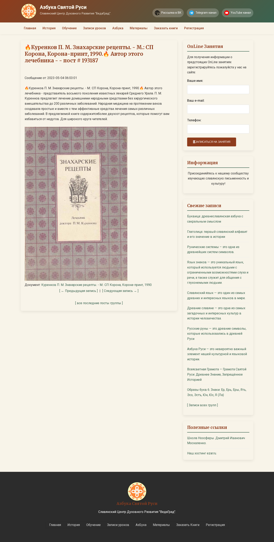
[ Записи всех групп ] (202, 405)
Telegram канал (206, 12)
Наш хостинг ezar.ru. (202, 453)
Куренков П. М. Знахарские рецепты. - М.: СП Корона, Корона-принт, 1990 (96, 285)
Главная (30, 28)
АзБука (117, 28)
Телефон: (194, 120)
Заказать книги (166, 28)
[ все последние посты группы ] (99, 303)
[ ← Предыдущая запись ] (78, 291)
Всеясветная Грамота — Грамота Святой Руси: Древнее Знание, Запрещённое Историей (216, 374)
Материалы (138, 28)
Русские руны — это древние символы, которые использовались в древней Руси (216, 334)
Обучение (69, 28)
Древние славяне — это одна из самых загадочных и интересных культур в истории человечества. (216, 313)
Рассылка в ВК (171, 12)
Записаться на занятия (212, 141)
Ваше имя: (195, 81)
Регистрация (194, 28)
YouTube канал (241, 12)
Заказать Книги (187, 525)
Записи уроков (94, 28)
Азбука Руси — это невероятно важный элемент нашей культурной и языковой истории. (217, 354)
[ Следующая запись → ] (120, 291)
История (49, 28)
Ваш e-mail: (196, 100)
